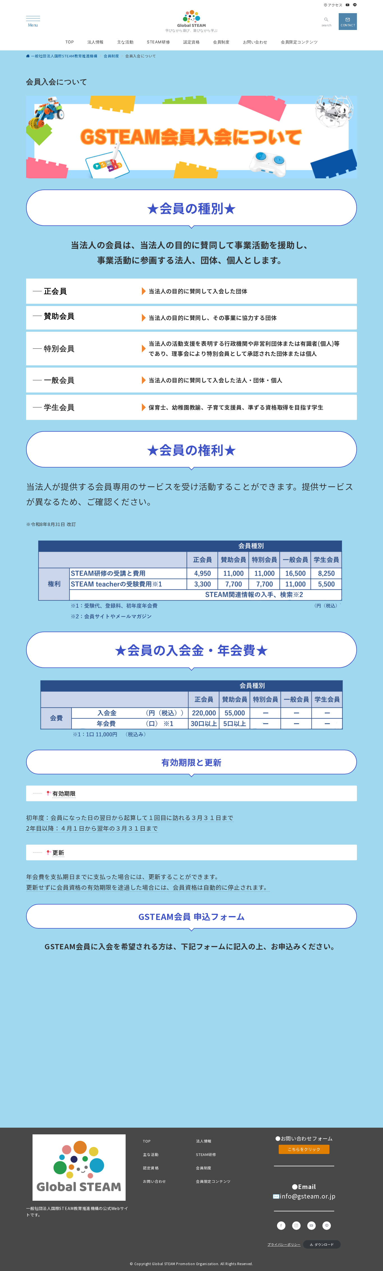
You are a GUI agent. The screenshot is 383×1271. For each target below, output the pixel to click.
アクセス (335, 5)
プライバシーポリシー (284, 1244)
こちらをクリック (304, 1149)
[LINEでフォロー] (355, 5)
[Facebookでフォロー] (281, 1225)
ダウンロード (324, 1244)
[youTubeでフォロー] (311, 1225)
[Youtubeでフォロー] (348, 5)
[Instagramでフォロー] (296, 1225)
